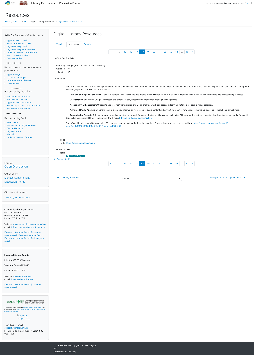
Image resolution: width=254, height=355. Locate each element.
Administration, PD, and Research (22, 125)
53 (171, 52)
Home (7, 21)
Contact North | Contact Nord (32, 307)
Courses (17, 21)
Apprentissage (14, 74)
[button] (206, 2)
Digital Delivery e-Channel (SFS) (22, 49)
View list (60, 44)
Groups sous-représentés (19, 80)
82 (187, 52)
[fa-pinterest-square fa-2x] (17, 238)
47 (136, 52)
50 (154, 52)
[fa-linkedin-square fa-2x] (30, 235)
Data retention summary (65, 351)
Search (87, 44)
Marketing (11, 134)
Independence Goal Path (18, 96)
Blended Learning (15, 128)
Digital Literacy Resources (70, 21)
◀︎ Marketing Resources (68, 177)
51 (159, 52)
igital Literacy (14, 131)
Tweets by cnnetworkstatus (17, 197)
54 (176, 52)
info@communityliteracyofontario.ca (28, 227)
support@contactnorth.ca (16, 328)
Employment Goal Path (17, 99)
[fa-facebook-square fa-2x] (17, 232)
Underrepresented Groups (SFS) (22, 52)
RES (26, 21)
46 (131, 52)
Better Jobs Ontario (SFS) (19, 43)
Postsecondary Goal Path (18, 108)
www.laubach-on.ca (22, 276)
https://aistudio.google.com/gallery (135, 118)
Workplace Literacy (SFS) (18, 55)
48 (143, 51)
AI (67, 156)
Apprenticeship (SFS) (17, 40)
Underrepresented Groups (19, 137)
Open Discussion (16, 166)
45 (125, 52)
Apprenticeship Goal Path (19, 102)
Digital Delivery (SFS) (17, 46)
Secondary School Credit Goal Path (23, 105)
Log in (248, 3)
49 (148, 52)
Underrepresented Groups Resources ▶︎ (226, 177)
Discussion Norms (14, 181)
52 (165, 52)
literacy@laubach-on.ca (22, 279)
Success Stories (14, 58)
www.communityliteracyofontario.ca (29, 224)
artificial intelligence (77, 156)
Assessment (12, 122)
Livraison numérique (16, 77)
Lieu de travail (13, 83)
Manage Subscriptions (17, 177)
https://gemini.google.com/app (80, 143)
